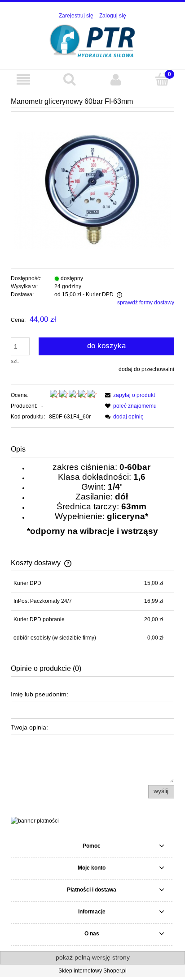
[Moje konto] (115, 79)
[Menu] (23, 79)
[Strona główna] (93, 40)
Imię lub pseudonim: (39, 694)
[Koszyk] (162, 79)
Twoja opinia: (29, 727)
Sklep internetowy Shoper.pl (92, 971)
